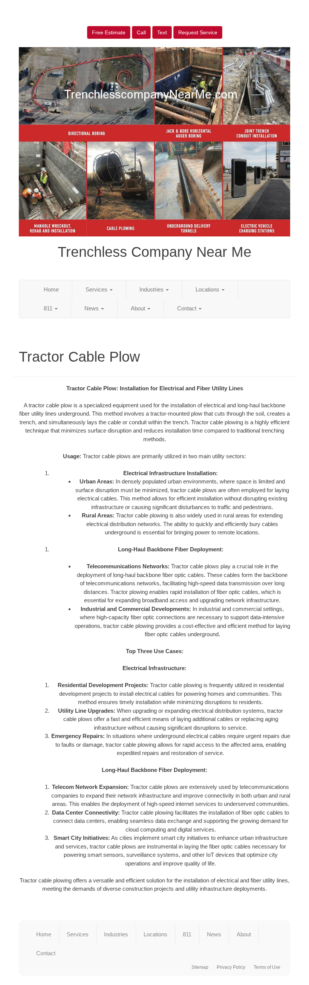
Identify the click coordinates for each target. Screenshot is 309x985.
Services (97, 289)
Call (141, 32)
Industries (152, 289)
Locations (208, 289)
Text (162, 32)
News (92, 308)
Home (51, 289)
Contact (187, 308)
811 (49, 308)
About (139, 308)
